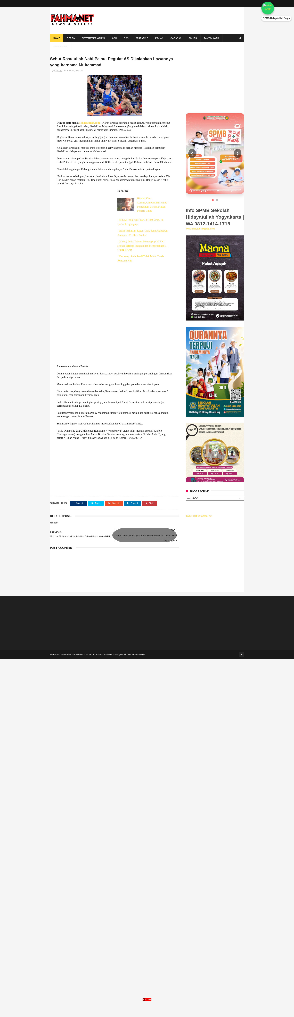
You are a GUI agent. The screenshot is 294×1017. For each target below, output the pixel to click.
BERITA (70, 70)
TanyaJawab (211, 38)
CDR (114, 38)
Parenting (142, 38)
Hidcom (79, 70)
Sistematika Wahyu (93, 38)
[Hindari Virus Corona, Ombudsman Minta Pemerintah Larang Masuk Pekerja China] (125, 204)
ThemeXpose (138, 654)
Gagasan (176, 38)
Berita (71, 38)
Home (56, 38)
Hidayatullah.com (89, 122)
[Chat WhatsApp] (276, 8)
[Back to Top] (241, 654)
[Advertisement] (182, 20)
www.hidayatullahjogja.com (200, 228)
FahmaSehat (60, 46)
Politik (193, 38)
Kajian (159, 38)
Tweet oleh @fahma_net (199, 515)
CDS (126, 38)
